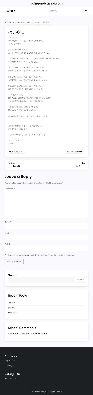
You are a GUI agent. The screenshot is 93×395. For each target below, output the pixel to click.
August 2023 (10, 360)
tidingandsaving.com (46, 3)
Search (13, 275)
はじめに (11, 307)
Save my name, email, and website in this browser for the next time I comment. (42, 255)
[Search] (86, 10)
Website (8, 244)
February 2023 (10, 365)
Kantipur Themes (55, 391)
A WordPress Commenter (20, 333)
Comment (10, 188)
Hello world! (13, 312)
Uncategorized (17, 152)
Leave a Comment (75, 151)
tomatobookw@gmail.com (19, 22)
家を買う (11, 302)
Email (7, 233)
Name (8, 222)
